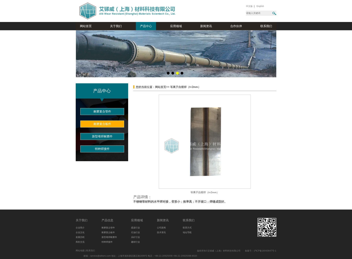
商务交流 (80, 242)
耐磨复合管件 (102, 111)
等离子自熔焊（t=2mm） (185, 86)
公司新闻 (161, 227)
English (260, 6)
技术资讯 (161, 232)
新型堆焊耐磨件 (102, 136)
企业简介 (80, 227)
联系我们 (266, 26)
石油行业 (135, 232)
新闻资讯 (206, 26)
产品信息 (107, 220)
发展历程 (80, 237)
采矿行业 (135, 237)
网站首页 (86, 26)
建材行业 (135, 242)
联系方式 (187, 227)
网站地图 (80, 250)
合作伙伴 (236, 26)
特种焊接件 (102, 148)
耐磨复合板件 (102, 123)
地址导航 (187, 232)
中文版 (249, 6)
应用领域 (176, 26)
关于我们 (116, 26)
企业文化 (80, 232)
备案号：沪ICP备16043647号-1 (260, 250)
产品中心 (146, 26)
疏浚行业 (135, 227)
